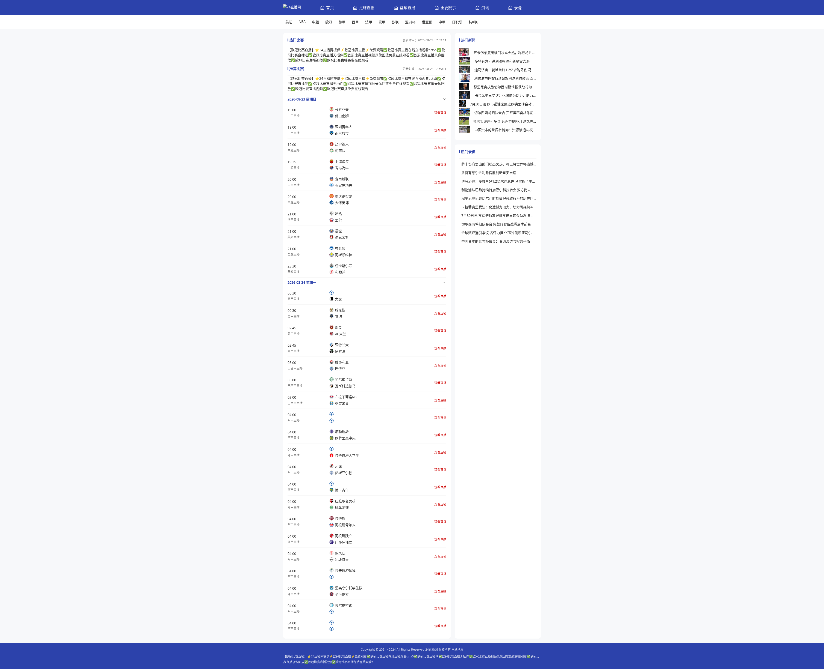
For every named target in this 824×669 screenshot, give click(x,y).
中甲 (442, 22)
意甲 (382, 22)
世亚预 (427, 22)
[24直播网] (292, 7)
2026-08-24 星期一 (302, 282)
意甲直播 (294, 299)
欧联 (395, 22)
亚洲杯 (410, 22)
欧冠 (328, 22)
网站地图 (457, 649)
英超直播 (294, 237)
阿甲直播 (294, 420)
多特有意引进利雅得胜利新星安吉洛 (502, 61)
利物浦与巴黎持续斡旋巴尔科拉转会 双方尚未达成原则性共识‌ (505, 78)
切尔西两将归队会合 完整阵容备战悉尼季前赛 (505, 112)
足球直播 (366, 7)
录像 (518, 7)
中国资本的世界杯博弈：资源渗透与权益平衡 (505, 130)
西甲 (355, 22)
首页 (330, 7)
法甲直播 (294, 220)
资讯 (485, 7)
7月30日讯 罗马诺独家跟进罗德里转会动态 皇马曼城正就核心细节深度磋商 (503, 104)
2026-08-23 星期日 (302, 99)
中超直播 (294, 150)
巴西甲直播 (295, 368)
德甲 (342, 22)
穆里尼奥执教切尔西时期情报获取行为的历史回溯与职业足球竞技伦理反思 (505, 87)
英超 (288, 22)
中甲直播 (294, 115)
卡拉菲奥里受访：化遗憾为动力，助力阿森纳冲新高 (505, 95)
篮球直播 (407, 7)
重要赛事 (448, 7)
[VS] (332, 417)
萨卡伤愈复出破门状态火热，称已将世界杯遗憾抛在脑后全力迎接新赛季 (505, 52)
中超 (315, 22)
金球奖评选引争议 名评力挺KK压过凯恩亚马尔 (504, 121)
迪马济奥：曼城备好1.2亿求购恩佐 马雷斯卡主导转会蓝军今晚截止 (505, 70)
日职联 (457, 22)
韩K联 (473, 22)
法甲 (368, 22)
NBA (302, 21)
